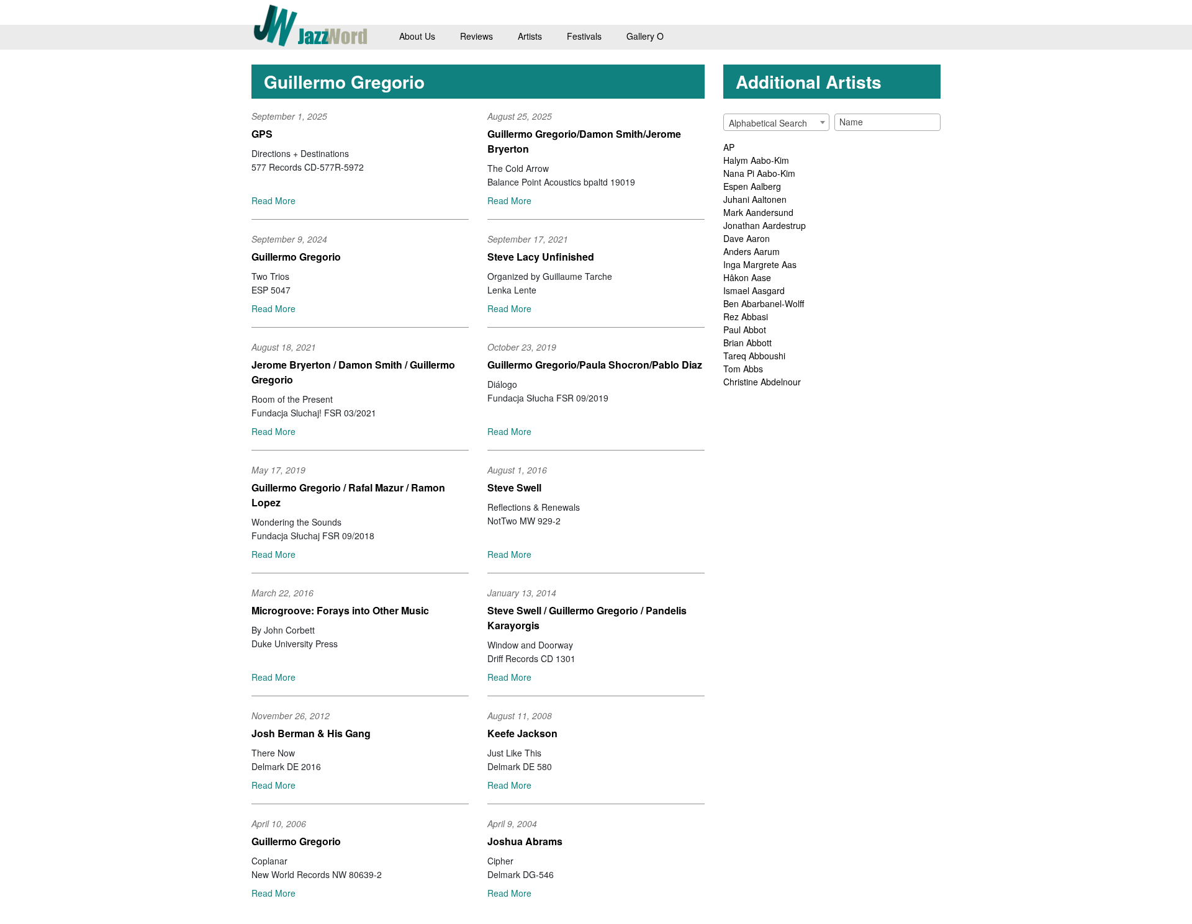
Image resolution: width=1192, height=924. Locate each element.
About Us (417, 36)
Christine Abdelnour (762, 381)
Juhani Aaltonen (755, 199)
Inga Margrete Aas (760, 264)
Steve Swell (514, 487)
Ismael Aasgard (754, 290)
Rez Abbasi (745, 316)
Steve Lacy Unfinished (540, 256)
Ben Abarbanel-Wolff (763, 303)
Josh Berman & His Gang (311, 733)
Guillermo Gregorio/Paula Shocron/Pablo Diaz (594, 364)
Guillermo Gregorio (296, 256)
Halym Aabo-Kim (756, 160)
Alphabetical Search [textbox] (768, 123)
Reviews (476, 36)
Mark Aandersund (758, 212)
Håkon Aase (747, 277)
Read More (273, 200)
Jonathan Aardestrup (764, 225)
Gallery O (645, 36)
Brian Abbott (747, 342)
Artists (530, 36)
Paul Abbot (744, 329)
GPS (262, 134)
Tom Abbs (743, 368)
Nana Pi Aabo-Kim (759, 173)
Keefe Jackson (522, 733)
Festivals (584, 36)
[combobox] (776, 122)
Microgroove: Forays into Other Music (340, 610)
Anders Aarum (751, 251)
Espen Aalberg (752, 186)
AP (728, 147)
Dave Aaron (746, 238)
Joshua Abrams (524, 841)
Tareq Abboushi (754, 355)
